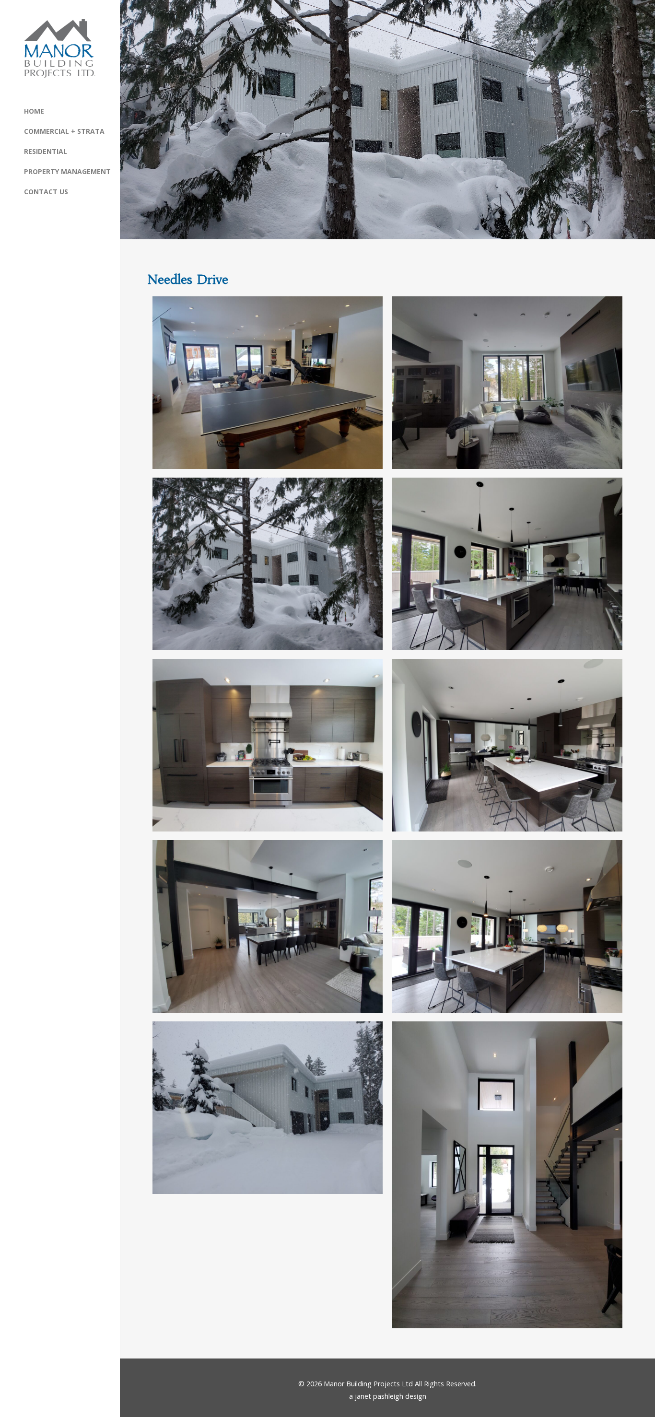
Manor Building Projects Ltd (368, 1383)
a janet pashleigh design (387, 1396)
